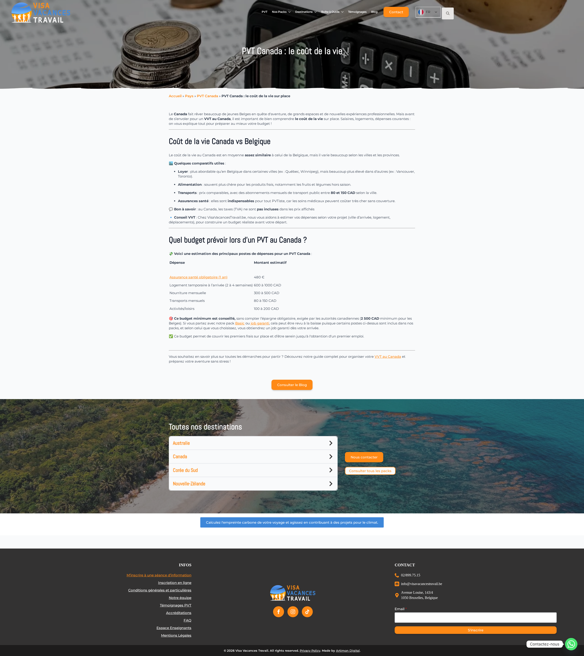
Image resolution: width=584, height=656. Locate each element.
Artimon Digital (348, 650)
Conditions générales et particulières (159, 590)
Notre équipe (180, 598)
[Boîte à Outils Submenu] (342, 12)
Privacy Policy (310, 650)
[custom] (307, 611)
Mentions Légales (176, 635)
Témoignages (357, 11)
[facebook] (278, 611)
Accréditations (178, 613)
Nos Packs (279, 11)
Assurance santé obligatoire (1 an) (198, 277)
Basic (240, 323)
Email (401, 609)
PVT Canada (207, 96)
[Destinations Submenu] (316, 12)
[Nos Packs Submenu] (290, 12)
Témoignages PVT (175, 605)
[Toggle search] (448, 13)
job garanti (260, 323)
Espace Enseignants (173, 628)
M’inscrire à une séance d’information (159, 575)
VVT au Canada (388, 356)
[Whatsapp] (571, 644)
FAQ (187, 620)
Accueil (175, 96)
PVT (264, 11)
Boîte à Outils (330, 11)
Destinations (304, 11)
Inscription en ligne (174, 582)
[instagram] (292, 611)
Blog (374, 11)
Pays (189, 96)
